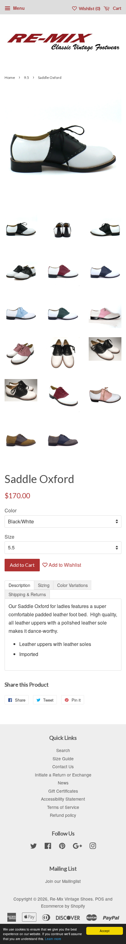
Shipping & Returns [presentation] (27, 594)
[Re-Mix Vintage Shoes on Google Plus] (77, 847)
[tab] (19, 585)
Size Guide (63, 758)
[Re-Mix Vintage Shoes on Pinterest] (62, 847)
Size (9, 536)
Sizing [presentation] (44, 585)
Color (11, 510)
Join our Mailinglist (63, 881)
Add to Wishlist (64, 564)
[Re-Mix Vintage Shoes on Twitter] (33, 847)
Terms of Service (63, 807)
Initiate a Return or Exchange (63, 775)
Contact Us (63, 766)
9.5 (26, 77)
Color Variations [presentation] (72, 585)
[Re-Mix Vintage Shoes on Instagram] (92, 847)
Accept (104, 930)
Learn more (53, 938)
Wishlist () (89, 8)
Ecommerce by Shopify (63, 906)
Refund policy (63, 815)
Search (63, 750)
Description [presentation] (19, 585)
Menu (18, 8)
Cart (116, 8)
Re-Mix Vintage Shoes (71, 899)
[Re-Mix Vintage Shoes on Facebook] (47, 847)
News (63, 783)
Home (10, 77)
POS (99, 899)
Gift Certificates (63, 791)
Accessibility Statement (63, 799)
